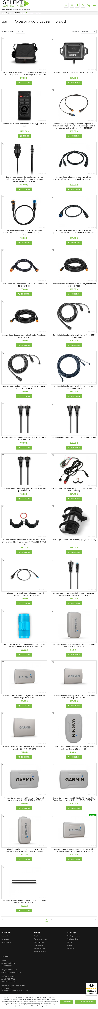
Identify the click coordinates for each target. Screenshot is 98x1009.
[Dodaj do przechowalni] (3, 39)
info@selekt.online (14, 972)
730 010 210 (12, 969)
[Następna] (95, 920)
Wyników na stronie (8, 31)
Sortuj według (75, 31)
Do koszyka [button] (25, 83)
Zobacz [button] (26, 136)
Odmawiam (66, 1002)
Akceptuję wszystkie (85, 1002)
